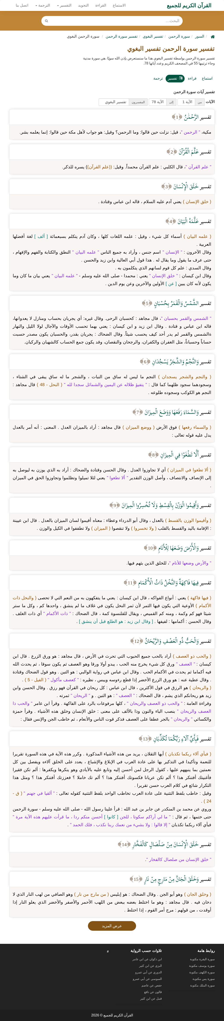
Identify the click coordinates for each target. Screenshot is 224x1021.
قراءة (192, 78)
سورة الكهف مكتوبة (202, 972)
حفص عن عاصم (152, 985)
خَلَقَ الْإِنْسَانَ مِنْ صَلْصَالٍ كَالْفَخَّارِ (165, 844)
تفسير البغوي (153, 36)
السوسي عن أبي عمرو (147, 979)
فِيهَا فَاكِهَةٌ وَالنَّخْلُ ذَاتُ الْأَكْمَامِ (168, 582)
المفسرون (138, 102)
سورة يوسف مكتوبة (202, 966)
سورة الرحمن (179, 36)
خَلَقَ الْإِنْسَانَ (185, 186)
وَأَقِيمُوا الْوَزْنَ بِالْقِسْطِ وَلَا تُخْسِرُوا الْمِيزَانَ (159, 505)
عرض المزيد (112, 926)
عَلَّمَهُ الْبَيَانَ (187, 221)
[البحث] (46, 21)
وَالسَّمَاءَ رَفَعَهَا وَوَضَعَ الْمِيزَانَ (171, 412)
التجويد (83, 5)
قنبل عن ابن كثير (151, 998)
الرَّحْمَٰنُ (191, 117)
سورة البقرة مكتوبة (202, 959)
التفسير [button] (65, 5)
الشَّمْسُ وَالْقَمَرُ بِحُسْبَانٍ (176, 303)
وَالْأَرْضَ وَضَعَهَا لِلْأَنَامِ (178, 548)
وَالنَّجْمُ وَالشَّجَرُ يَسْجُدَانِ (175, 361)
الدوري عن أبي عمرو (148, 972)
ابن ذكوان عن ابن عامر (147, 959)
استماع (207, 78)
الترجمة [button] (43, 5)
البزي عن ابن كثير (150, 966)
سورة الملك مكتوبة (202, 985)
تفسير (172, 78)
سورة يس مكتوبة (203, 979)
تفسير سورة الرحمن (122, 36)
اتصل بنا (22, 5)
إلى (171, 102)
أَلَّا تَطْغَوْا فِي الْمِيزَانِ (179, 455)
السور (199, 36)
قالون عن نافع (153, 992)
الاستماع (119, 5)
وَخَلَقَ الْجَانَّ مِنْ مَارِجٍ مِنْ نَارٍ (171, 879)
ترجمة (158, 78)
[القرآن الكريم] (212, 36)
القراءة (100, 5)
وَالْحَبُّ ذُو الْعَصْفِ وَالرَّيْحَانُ (171, 641)
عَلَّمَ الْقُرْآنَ (188, 152)
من (200, 102)
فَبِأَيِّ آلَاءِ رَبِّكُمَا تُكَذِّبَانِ (175, 739)
